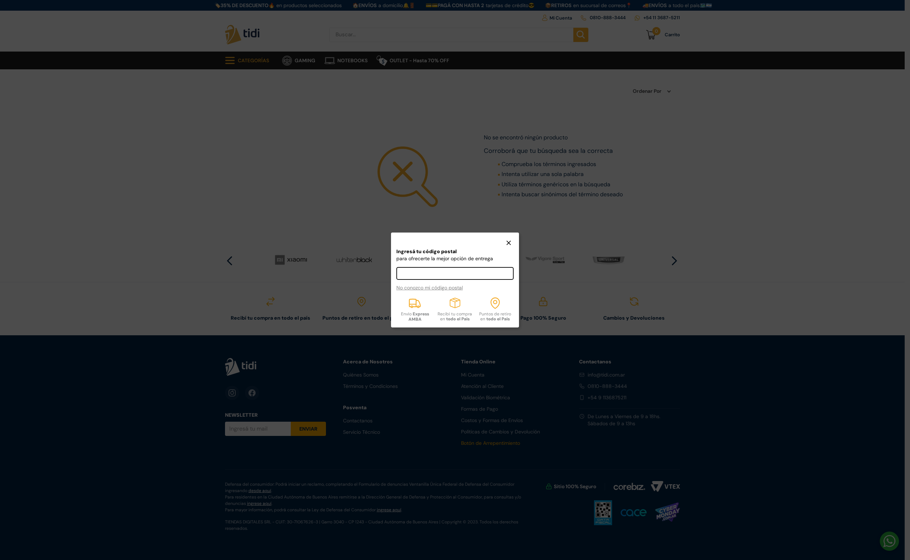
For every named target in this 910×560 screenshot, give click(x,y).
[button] (508, 243)
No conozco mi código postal (429, 287)
